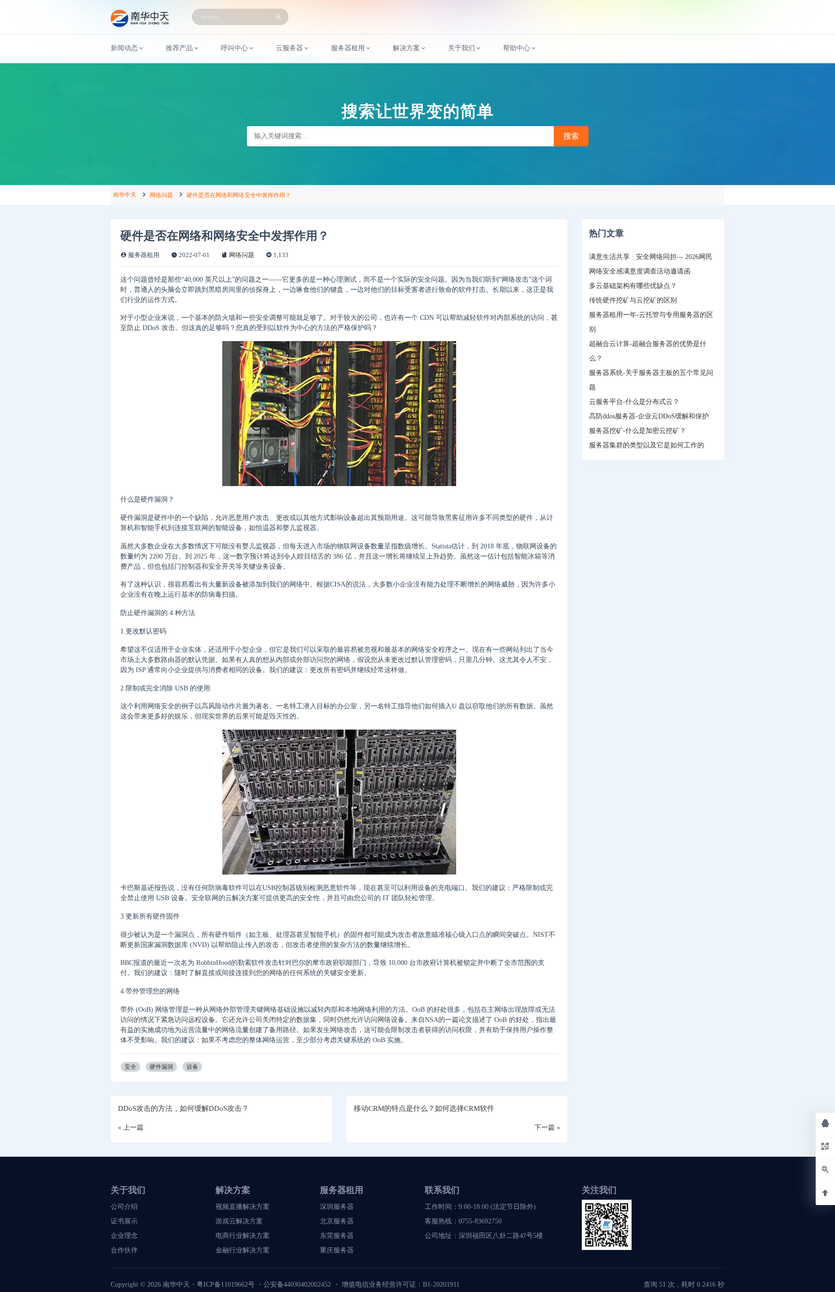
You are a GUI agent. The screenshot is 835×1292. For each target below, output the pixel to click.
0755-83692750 (480, 1221)
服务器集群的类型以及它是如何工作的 (646, 445)
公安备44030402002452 (297, 1284)
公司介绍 (124, 1206)
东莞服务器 (337, 1235)
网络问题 (161, 195)
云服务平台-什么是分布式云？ (634, 401)
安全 (130, 1066)
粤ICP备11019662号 (226, 1284)
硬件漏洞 (161, 1066)
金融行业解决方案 (243, 1250)
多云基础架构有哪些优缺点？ (633, 285)
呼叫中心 (234, 48)
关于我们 (461, 48)
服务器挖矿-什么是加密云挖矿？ (637, 430)
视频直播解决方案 (243, 1206)
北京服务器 (337, 1221)
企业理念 (124, 1235)
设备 (192, 1066)
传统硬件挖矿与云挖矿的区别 (633, 300)
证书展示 (124, 1221)
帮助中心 (516, 48)
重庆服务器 (337, 1250)
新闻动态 (124, 48)
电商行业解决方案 (243, 1235)
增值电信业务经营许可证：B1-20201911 (401, 1284)
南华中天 (124, 194)
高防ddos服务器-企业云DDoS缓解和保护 (649, 416)
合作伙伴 (124, 1250)
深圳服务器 (337, 1206)
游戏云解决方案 (239, 1221)
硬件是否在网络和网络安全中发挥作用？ (239, 195)
